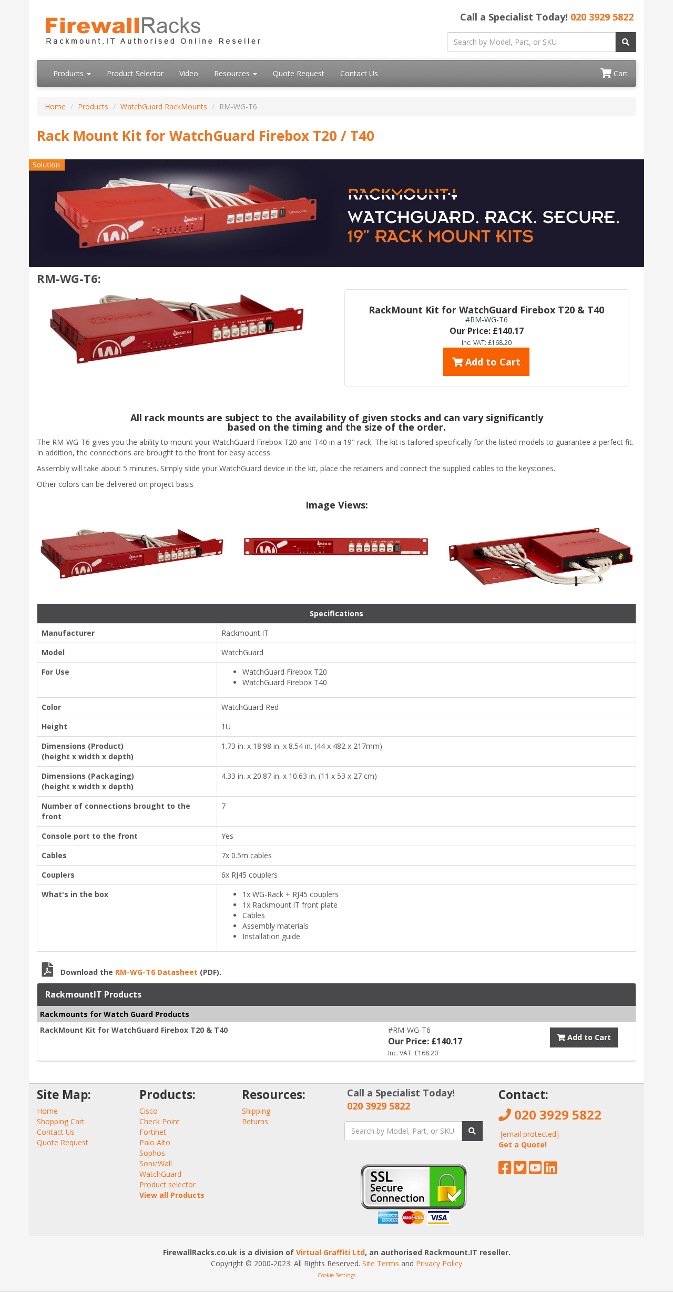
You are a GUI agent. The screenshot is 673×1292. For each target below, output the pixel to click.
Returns (255, 1121)
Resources (233, 73)
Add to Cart (492, 361)
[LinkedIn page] (550, 1170)
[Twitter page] (520, 1170)
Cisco (148, 1111)
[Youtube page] (535, 1170)
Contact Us (359, 73)
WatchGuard (160, 1174)
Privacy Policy (439, 1263)
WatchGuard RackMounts (163, 106)
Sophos (152, 1153)
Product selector (167, 1184)
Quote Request (298, 73)
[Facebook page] (505, 1170)
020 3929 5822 (602, 17)
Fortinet (152, 1132)
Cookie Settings (336, 1275)
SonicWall (155, 1163)
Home (55, 106)
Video (188, 73)
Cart (619, 73)
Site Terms (380, 1263)
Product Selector (135, 73)
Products (69, 73)
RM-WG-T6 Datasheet (156, 972)
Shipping (256, 1111)
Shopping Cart (61, 1121)
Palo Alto (154, 1142)
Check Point (159, 1121)
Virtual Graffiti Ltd (330, 1252)
